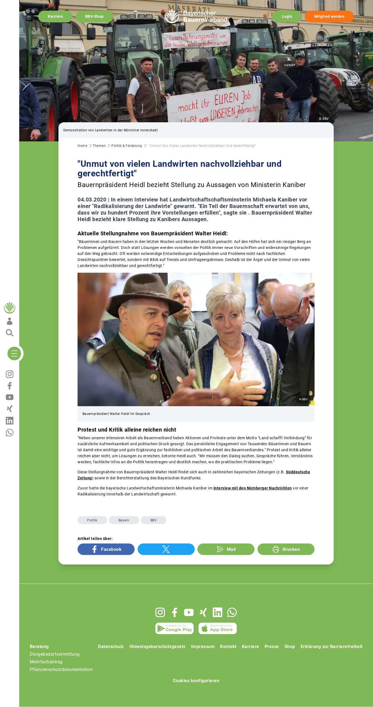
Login (287, 16)
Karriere (55, 16)
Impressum (203, 646)
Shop (290, 646)
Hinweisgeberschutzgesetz (157, 646)
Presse (272, 646)
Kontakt (228, 646)
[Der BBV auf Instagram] (160, 612)
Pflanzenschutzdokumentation (61, 669)
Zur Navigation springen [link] (23, 4)
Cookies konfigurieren (196, 680)
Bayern (124, 520)
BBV (153, 520)
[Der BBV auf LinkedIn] (217, 612)
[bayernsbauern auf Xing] (203, 612)
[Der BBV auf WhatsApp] (232, 612)
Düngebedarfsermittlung (55, 654)
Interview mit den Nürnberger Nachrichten (253, 488)
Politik (92, 520)
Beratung (39, 646)
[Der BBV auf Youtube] (189, 612)
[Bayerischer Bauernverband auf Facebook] (174, 612)
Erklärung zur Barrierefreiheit (332, 646)
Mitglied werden (329, 16)
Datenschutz (111, 646)
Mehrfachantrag (46, 661)
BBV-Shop (94, 16)
